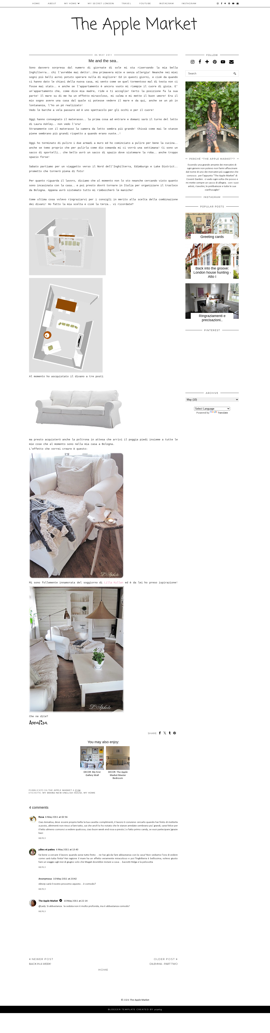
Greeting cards (212, 237)
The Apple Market (135, 25)
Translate (223, 413)
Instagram (166, 3)
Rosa (41, 817)
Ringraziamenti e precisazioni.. (212, 318)
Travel (126, 3)
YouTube (145, 3)
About (52, 3)
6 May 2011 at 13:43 (67, 849)
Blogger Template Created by (135, 1009)
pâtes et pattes (47, 849)
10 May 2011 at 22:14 (76, 901)
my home (89, 793)
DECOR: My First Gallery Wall (92, 774)
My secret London (101, 3)
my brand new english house (62, 793)
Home (36, 3)
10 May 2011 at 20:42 (65, 879)
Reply (42, 838)
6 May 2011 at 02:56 (56, 817)
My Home (70, 3)
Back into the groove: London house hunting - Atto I (212, 272)
